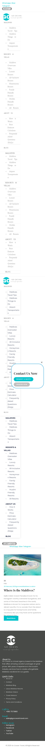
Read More (11, 618)
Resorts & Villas (10, 448)
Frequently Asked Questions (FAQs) (12, 138)
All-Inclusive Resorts (14, 343)
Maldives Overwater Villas (12, 65)
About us (8, 113)
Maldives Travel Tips (12, 293)
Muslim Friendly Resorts (11, 102)
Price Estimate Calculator (12, 127)
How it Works (11, 508)
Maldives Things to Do (12, 37)
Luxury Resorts (11, 337)
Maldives (8, 22)
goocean (19, 586)
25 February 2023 (10, 586)
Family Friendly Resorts (11, 93)
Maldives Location (29, 586)
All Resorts (14, 108)
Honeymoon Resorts (13, 349)
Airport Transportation (13, 46)
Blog (6, 148)
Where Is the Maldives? (19, 590)
